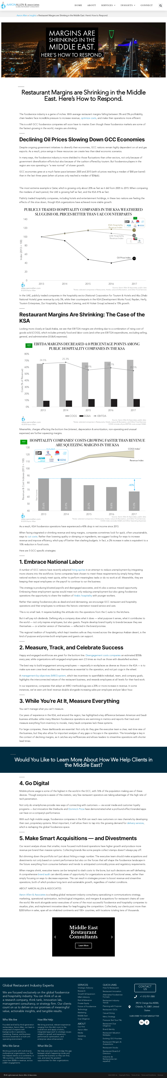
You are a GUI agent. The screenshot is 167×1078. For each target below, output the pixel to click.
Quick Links (110, 985)
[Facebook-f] (146, 1022)
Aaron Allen (22, 16)
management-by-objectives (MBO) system (44, 676)
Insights (127, 5)
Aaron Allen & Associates (32, 895)
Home (78, 5)
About (91, 5)
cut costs (32, 537)
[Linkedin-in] (141, 1022)
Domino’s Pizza (76, 809)
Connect (147, 5)
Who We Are (10, 1020)
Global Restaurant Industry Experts (28, 985)
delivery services (135, 823)
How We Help (45, 1020)
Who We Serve (11, 1046)
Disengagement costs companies (103, 655)
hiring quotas (78, 570)
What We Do (45, 1046)
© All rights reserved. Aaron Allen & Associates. (20, 1075)
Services (107, 5)
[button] (160, 5)
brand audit (44, 874)
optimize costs (88, 118)
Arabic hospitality (83, 596)
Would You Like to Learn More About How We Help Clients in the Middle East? (83, 762)
